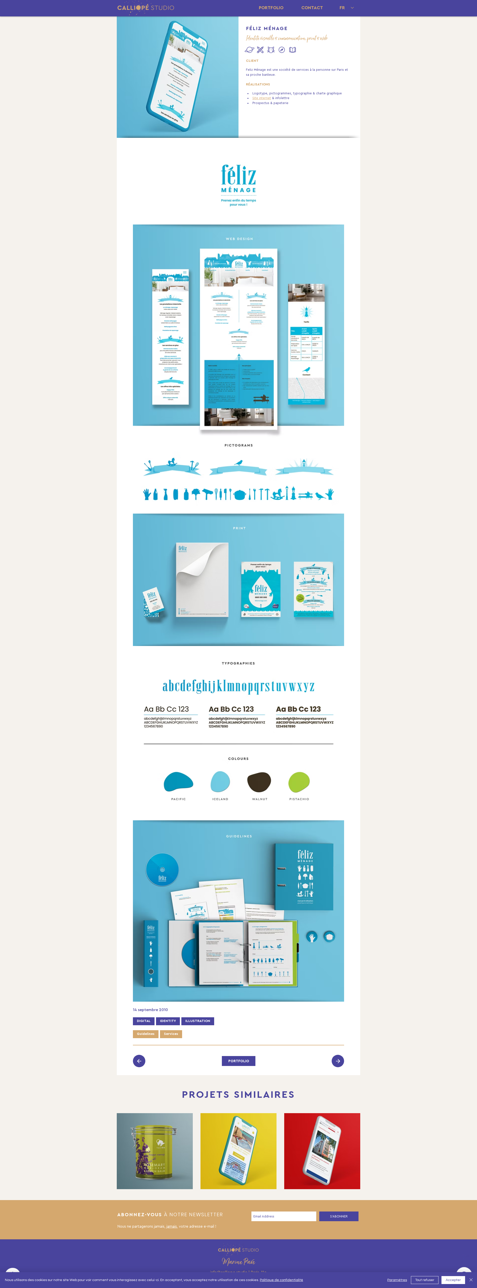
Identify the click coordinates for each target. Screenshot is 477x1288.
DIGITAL (144, 1021)
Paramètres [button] (397, 1280)
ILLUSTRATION (197, 1021)
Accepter (453, 1280)
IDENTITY (168, 1021)
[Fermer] (471, 1280)
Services (171, 1034)
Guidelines (146, 1034)
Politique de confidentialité (281, 1280)
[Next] (139, 1061)
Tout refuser (424, 1280)
